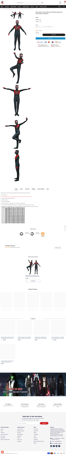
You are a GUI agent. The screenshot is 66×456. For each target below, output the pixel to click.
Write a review (58, 247)
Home (2, 9)
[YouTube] (56, 446)
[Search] (30, 2)
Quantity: (37, 32)
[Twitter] (59, 446)
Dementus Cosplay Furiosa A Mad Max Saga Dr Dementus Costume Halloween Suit (24, 338)
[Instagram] (51, 446)
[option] (33, 271)
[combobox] (28, 2)
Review (21, 189)
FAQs (48, 189)
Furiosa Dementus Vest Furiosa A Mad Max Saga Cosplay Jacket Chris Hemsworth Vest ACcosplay (7, 361)
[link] (6, 309)
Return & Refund (41, 189)
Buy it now (50, 38)
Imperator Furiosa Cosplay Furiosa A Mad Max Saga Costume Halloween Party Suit (41, 338)
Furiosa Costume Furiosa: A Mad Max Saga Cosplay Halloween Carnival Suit (58, 338)
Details (16, 189)
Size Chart (27, 189)
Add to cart (54, 34)
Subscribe (44, 423)
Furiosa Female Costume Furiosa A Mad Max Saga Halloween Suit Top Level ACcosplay (7, 338)
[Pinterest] (54, 446)
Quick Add (33, 281)
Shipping (33, 189)
